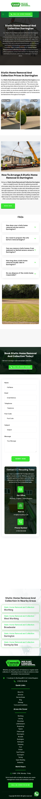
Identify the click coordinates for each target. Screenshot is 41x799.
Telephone (8, 403)
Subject (7, 425)
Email (6, 393)
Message (7, 436)
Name (6, 383)
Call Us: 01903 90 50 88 (20, 785)
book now (8, 206)
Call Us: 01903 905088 (22, 14)
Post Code (8, 414)
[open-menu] (3, 14)
